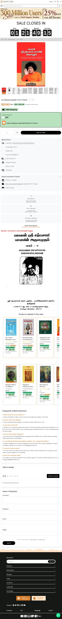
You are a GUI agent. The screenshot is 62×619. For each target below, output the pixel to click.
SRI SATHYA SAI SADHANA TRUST (23, 143)
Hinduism (21, 39)
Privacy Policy (42, 539)
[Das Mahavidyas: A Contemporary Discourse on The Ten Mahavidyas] (28, 335)
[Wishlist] (55, 1)
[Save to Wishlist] (30, 100)
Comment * (6, 495)
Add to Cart (40, 132)
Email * (5, 519)
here (44, 450)
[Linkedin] (22, 605)
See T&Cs (34, 202)
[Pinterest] (18, 605)
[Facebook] (13, 605)
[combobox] (31, 5)
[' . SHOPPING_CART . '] (58, 1)
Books (6, 39)
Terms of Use (33, 539)
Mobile (4, 530)
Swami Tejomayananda (44, 393)
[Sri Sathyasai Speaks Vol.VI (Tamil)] (3, 91)
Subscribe (51, 561)
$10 (6, 117)
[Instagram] (20, 605)
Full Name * (6, 509)
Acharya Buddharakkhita (10, 389)
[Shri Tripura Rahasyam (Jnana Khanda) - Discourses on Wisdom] (11, 335)
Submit (9, 543)
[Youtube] (24, 605)
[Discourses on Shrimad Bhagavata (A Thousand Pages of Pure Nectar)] (45, 382)
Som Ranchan (27, 343)
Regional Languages (11, 39)
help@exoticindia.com (31, 445)
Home (2, 39)
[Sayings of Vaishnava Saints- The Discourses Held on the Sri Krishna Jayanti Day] (28, 382)
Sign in (51, 1)
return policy (8, 431)
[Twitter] (16, 605)
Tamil (17, 39)
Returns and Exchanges (14, 184)
